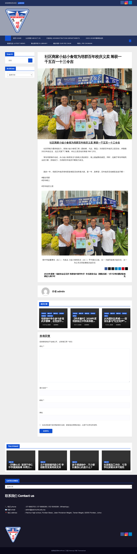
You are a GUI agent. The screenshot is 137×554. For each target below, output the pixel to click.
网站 (41, 413)
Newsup (71, 550)
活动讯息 (61, 313)
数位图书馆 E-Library (39, 43)
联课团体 (44, 315)
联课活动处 (50, 315)
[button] (126, 41)
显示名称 (43, 388)
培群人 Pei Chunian (85, 43)
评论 (42, 346)
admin (61, 291)
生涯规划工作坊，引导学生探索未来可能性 (115, 466)
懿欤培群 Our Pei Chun (62, 43)
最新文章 (50, 313)
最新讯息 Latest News (16, 43)
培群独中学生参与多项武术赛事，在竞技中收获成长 (52, 321)
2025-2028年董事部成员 (94, 38)
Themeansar (82, 550)
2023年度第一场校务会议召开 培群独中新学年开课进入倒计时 (64, 275)
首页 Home (17, 38)
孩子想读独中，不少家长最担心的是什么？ (83, 466)
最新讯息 (56, 313)
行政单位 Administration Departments (63, 38)
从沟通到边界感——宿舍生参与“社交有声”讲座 (115, 321)
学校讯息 (44, 313)
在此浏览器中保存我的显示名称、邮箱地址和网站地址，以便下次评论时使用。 (70, 425)
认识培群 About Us (33, 38)
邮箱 (42, 400)
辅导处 (74, 315)
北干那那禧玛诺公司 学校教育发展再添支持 (52, 466)
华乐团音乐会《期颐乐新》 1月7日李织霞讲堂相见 (105, 275)
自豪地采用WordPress (58, 550)
